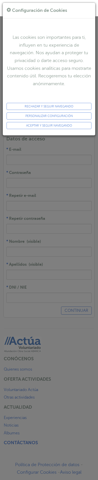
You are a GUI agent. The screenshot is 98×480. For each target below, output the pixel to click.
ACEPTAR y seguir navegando (49, 125)
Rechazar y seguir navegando (49, 106)
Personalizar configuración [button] (49, 116)
